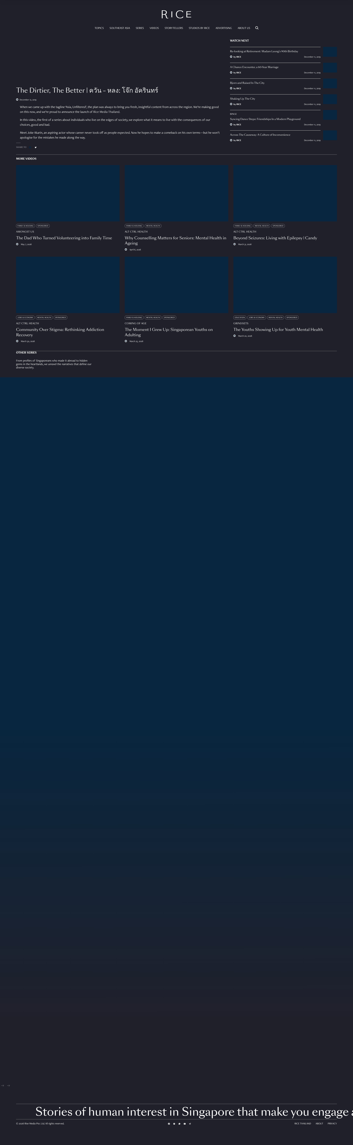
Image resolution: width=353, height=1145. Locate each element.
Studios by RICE (199, 28)
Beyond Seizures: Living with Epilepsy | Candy (275, 238)
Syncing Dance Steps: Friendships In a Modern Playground (265, 119)
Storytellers (174, 28)
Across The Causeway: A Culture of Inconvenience (260, 135)
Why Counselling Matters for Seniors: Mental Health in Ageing (175, 240)
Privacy (332, 1124)
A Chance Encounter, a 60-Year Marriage (254, 67)
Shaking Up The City (242, 99)
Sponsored (43, 226)
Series (140, 28)
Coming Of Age (136, 323)
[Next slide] (8, 1086)
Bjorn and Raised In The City (247, 83)
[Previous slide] (2, 1086)
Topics (99, 28)
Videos (154, 28)
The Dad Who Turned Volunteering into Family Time (64, 238)
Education (240, 318)
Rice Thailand (303, 1124)
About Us (244, 28)
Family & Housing (25, 226)
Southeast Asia (120, 28)
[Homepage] (176, 15)
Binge (233, 114)
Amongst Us (25, 231)
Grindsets (240, 323)
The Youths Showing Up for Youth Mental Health (278, 329)
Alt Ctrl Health (136, 231)
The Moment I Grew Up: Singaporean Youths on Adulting (169, 332)
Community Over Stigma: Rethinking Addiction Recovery (60, 332)
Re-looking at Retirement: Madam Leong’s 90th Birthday (264, 51)
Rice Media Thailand (106, 112)
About (319, 1124)
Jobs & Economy (25, 318)
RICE (238, 57)
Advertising (224, 28)
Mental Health (153, 226)
